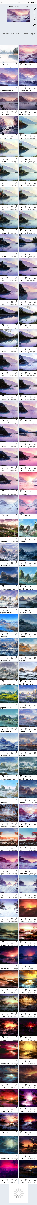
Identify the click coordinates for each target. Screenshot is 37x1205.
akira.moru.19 (5, 114)
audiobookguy (24, 67)
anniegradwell (6, 138)
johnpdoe (5, 541)
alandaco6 (23, 802)
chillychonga (14, 6)
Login (19, 2)
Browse (33, 2)
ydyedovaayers (25, 541)
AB (2, 2)
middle (5, 67)
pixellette (5, 850)
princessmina (24, 494)
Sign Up (26, 2)
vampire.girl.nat (6, 90)
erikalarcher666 (25, 826)
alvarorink (23, 921)
